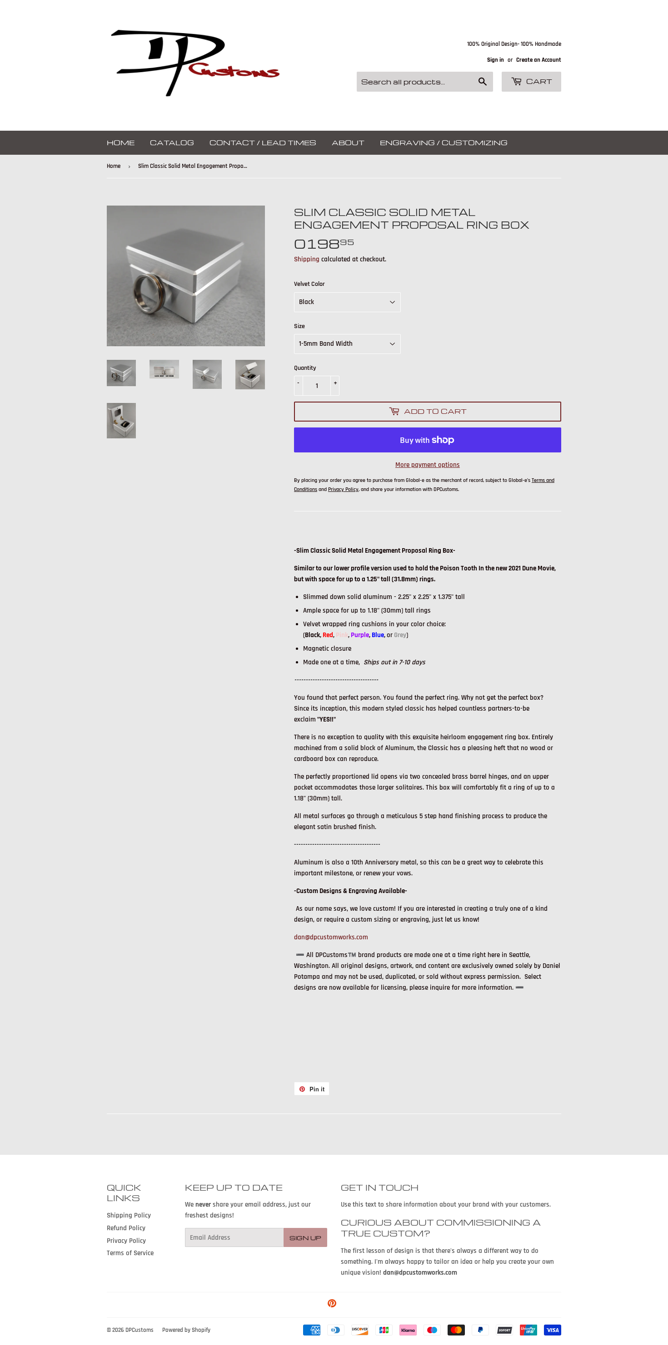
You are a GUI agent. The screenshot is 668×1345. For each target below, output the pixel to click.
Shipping (306, 259)
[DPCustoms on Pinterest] (332, 1305)
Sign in (495, 60)
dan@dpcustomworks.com (331, 937)
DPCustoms (139, 1330)
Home (121, 142)
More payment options (427, 465)
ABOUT (348, 142)
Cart (538, 81)
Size (299, 326)
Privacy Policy (126, 1241)
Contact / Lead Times (262, 142)
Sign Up (305, 1238)
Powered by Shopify (186, 1330)
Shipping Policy (129, 1215)
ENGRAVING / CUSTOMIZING (444, 142)
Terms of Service (130, 1253)
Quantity (305, 368)
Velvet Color (309, 284)
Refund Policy (126, 1228)
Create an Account (538, 60)
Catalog (172, 142)
